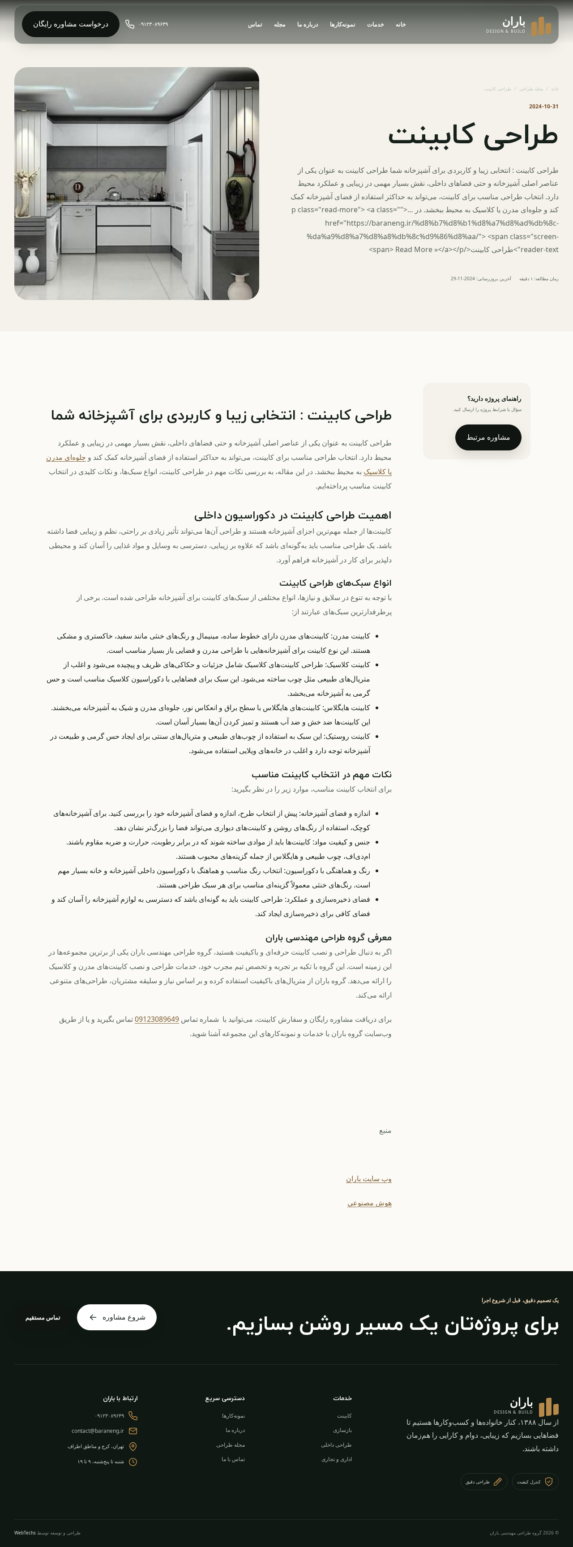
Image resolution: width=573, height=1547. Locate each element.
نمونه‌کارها (342, 24)
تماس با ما (233, 1459)
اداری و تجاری (336, 1459)
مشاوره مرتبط (488, 437)
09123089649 (157, 1019)
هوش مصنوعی (369, 1203)
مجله (280, 24)
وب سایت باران (369, 1178)
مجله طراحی (531, 89)
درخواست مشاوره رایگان (70, 24)
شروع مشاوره (124, 1317)
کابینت (344, 1415)
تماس (255, 24)
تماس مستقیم (43, 1317)
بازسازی (342, 1430)
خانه (401, 24)
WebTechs (25, 1533)
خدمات (375, 24)
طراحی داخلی (336, 1444)
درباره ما (307, 24)
